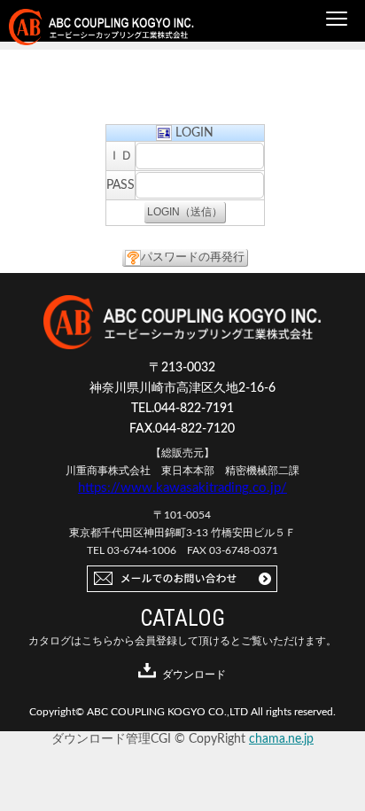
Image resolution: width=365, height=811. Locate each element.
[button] (336, 19)
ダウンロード (194, 674)
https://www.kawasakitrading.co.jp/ (182, 488)
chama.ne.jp (281, 739)
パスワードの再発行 (193, 257)
